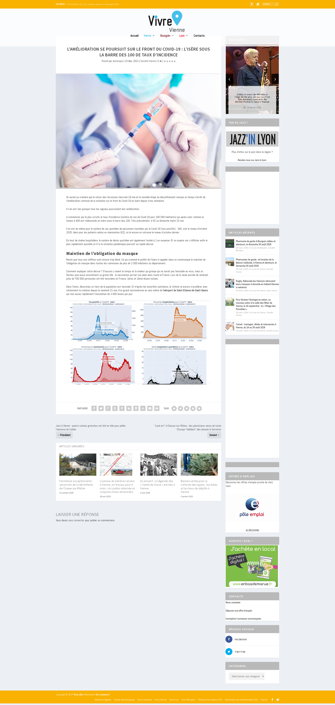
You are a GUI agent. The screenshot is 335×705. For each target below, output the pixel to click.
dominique (118, 61)
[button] (247, 111)
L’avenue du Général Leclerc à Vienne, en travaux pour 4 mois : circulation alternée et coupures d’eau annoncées (117, 486)
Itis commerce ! (103, 694)
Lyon (182, 36)
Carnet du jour (272, 330)
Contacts (199, 36)
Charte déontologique (124, 699)
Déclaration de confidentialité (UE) (241, 699)
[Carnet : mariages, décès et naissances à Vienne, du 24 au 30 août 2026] (229, 326)
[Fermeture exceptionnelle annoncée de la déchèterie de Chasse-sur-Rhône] (77, 465)
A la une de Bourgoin (258, 247)
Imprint (264, 699)
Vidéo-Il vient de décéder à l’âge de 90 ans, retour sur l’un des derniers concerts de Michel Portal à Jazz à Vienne (252, 98)
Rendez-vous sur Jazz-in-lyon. (252, 160)
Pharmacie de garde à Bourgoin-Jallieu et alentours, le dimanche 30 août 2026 (256, 243)
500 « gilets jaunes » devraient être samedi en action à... (93, 4)
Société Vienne (148, 61)
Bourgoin (165, 36)
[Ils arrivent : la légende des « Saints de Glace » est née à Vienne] (158, 465)
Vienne (147, 36)
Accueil (135, 36)
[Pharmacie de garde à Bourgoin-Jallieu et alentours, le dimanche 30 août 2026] (229, 243)
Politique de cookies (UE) (210, 699)
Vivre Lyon (174, 699)
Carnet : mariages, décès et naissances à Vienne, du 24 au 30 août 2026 (256, 326)
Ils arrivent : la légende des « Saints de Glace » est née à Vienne (157, 484)
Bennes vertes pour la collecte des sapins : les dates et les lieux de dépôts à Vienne (199, 486)
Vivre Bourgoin (188, 699)
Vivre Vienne (161, 699)
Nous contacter (233, 602)
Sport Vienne (271, 290)
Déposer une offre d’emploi (239, 610)
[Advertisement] (252, 201)
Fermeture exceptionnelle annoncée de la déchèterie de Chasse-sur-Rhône (76, 484)
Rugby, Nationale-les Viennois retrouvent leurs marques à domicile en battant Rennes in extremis (257, 284)
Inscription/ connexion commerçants (243, 618)
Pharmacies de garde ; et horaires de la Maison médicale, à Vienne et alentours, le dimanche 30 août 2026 (256, 262)
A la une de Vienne (257, 269)
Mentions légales (103, 699)
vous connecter (76, 520)
